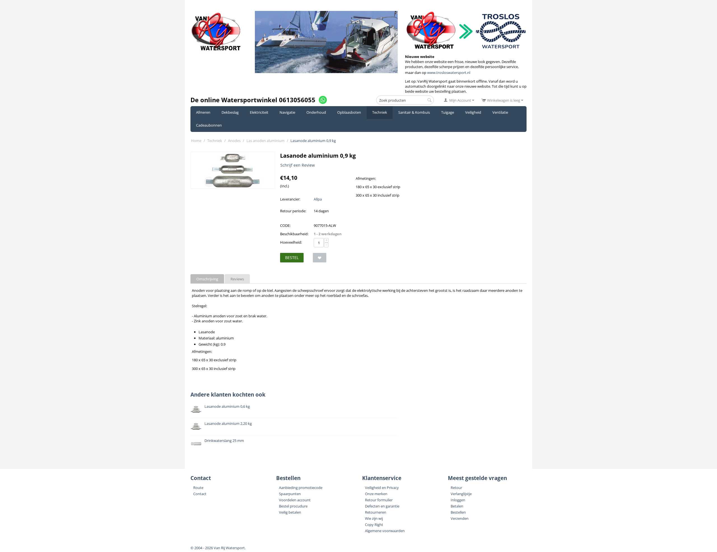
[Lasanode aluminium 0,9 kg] (233, 170)
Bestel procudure (293, 506)
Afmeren (203, 112)
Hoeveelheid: (291, 242)
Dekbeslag (230, 112)
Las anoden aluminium (265, 140)
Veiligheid (473, 112)
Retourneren (375, 512)
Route (198, 487)
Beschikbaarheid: (294, 233)
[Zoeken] (429, 100)
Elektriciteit (259, 112)
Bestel (292, 257)
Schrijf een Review (297, 165)
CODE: (285, 225)
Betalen (457, 506)
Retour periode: (293, 210)
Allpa (318, 199)
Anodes (234, 140)
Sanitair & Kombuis (414, 112)
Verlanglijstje (461, 493)
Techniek (379, 112)
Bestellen (458, 512)
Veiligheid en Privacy (382, 487)
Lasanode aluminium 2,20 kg (228, 423)
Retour (456, 487)
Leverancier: (290, 199)
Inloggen (458, 499)
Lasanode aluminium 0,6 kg (227, 406)
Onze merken (376, 493)
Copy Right (374, 524)
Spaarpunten (290, 493)
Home (196, 140)
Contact (199, 493)
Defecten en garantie (382, 506)
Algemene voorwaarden (385, 530)
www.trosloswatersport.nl (448, 72)
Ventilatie (500, 112)
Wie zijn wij (374, 518)
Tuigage (447, 112)
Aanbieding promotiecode (300, 487)
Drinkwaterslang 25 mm (224, 440)
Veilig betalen (290, 512)
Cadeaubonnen (209, 125)
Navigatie (287, 112)
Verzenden (460, 518)
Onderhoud (316, 112)
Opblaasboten (349, 112)
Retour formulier (379, 499)
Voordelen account (295, 499)
